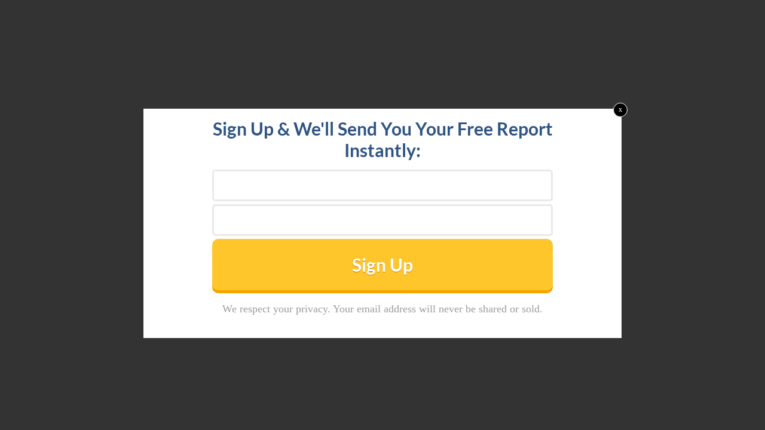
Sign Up (382, 264)
